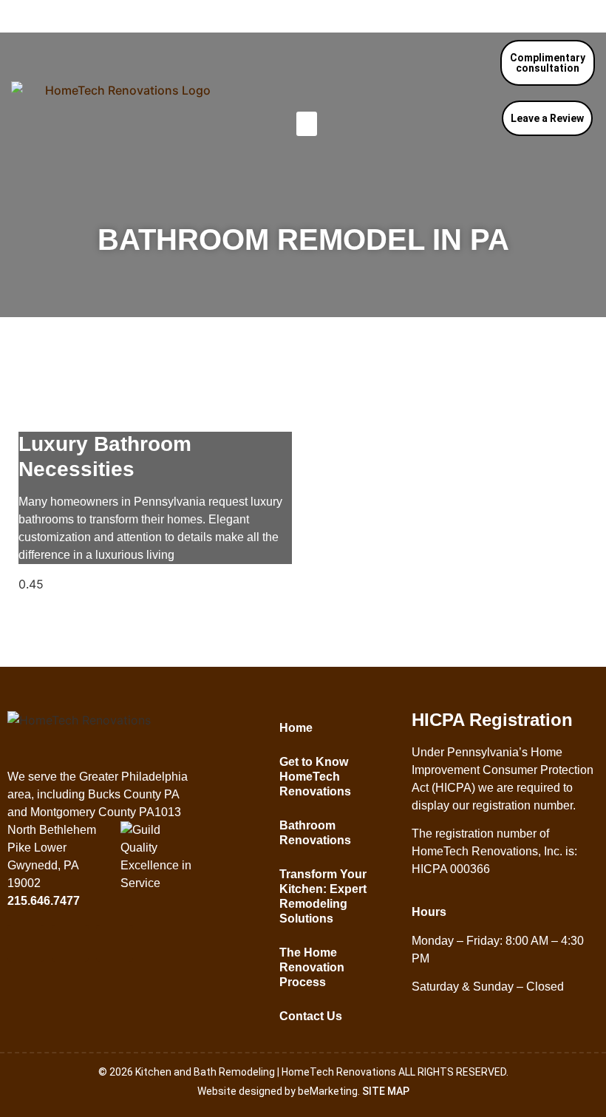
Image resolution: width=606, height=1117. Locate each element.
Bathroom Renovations (315, 832)
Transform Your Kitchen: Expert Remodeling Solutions (323, 896)
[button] (306, 124)
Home (296, 728)
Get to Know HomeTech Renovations (315, 777)
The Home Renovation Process (311, 967)
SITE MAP (385, 1091)
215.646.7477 (545, 16)
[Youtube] (114, 943)
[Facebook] (25, 943)
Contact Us (310, 1016)
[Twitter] (70, 943)
